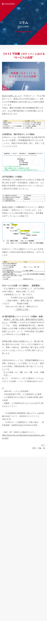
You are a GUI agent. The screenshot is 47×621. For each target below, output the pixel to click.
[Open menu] (42, 4)
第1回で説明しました (11, 96)
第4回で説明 (7, 207)
